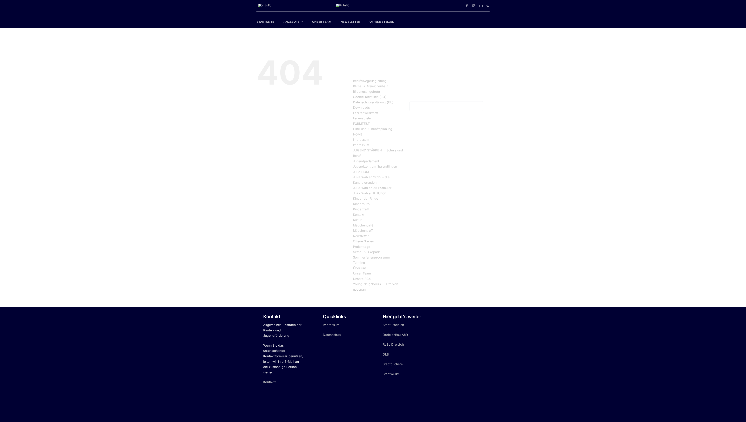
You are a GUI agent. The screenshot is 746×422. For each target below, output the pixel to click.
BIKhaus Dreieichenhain (370, 86)
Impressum (361, 140)
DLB (386, 354)
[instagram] (473, 5)
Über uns (360, 268)
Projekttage (361, 247)
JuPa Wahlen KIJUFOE (370, 193)
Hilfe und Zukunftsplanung (372, 129)
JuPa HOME (362, 172)
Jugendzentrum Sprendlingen (375, 166)
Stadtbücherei (393, 364)
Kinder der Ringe (365, 198)
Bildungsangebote (366, 91)
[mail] (481, 5)
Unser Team (362, 273)
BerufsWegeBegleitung (370, 81)
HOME (358, 134)
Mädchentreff (363, 230)
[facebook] (466, 5)
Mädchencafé (363, 225)
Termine (359, 263)
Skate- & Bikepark (366, 252)
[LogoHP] (265, 5)
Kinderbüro (361, 204)
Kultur (357, 220)
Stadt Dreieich (393, 325)
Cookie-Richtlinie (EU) (369, 97)
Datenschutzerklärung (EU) (373, 102)
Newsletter (361, 236)
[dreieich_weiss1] (342, 5)
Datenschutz (332, 335)
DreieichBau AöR (395, 335)
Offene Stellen (363, 241)
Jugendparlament (366, 161)
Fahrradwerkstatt (365, 113)
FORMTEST (361, 124)
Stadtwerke (391, 374)
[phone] (488, 5)
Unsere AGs (361, 279)
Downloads (361, 107)
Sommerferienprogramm (371, 257)
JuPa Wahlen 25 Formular (372, 188)
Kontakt (358, 215)
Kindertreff (361, 209)
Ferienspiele (362, 118)
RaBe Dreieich (393, 344)
